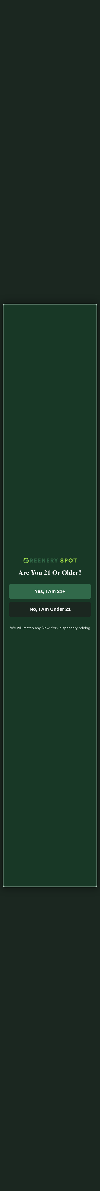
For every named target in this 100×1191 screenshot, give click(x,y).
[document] (50, 595)
